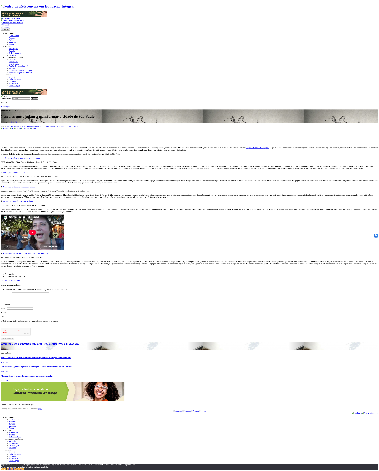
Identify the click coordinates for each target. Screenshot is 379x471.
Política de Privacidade (15, 469)
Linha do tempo (15, 79)
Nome (3, 308)
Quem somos (14, 36)
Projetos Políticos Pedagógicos (257, 148)
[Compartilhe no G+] (12, 128)
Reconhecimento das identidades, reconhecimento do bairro (25, 253)
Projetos (12, 40)
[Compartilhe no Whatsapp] (5, 128)
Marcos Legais (14, 86)
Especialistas (13, 83)
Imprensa (12, 42)
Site (2, 317)
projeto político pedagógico (45, 126)
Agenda (12, 51)
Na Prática (12, 68)
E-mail (4, 312)
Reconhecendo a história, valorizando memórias (23, 158)
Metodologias (14, 64)
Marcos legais (14, 461)
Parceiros (12, 38)
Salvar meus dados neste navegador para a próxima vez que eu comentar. (30, 321)
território (59, 126)
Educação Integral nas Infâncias (20, 73)
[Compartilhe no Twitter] (17, 128)
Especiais (12, 55)
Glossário (12, 81)
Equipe (11, 44)
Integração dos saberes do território (16, 172)
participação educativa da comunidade (21, 126)
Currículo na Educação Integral (20, 70)
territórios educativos (70, 126)
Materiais (12, 60)
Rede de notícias (15, 53)
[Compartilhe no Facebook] (25, 128)
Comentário (6, 304)
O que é (12, 77)
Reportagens (13, 49)
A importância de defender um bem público (19, 187)
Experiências (13, 62)
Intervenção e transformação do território (18, 201)
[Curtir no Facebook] (189, 136)
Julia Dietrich (16, 122)
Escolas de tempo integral (18, 66)
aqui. (40, 409)
